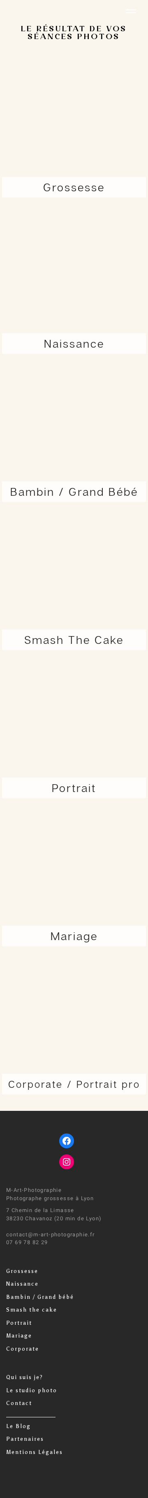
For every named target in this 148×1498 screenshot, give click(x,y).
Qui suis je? (24, 1377)
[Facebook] (66, 1140)
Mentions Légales (34, 1452)
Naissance (22, 1284)
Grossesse (22, 1271)
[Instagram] (66, 1161)
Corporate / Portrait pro (74, 1084)
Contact (19, 1403)
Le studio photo (31, 1390)
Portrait (19, 1323)
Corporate (22, 1349)
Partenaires (25, 1439)
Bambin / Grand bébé (40, 1297)
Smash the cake (31, 1310)
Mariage (19, 1336)
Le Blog (18, 1426)
